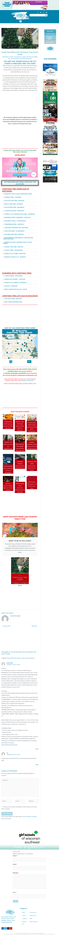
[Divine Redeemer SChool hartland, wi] (50, 97)
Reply (37, 749)
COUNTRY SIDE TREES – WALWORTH (14, 211)
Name (15, 856)
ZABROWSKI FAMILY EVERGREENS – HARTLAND (17, 217)
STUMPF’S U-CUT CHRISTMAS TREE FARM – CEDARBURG (19, 214)
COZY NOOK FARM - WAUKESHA (13, 298)
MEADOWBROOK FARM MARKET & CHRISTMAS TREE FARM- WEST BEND (18, 238)
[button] (20, 21)
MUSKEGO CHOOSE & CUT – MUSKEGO (15, 257)
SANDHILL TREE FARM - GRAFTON (13, 247)
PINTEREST (23, 373)
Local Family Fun (15, 58)
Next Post (35, 626)
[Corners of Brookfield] (50, 69)
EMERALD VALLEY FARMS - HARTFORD (14, 253)
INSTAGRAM (14, 373)
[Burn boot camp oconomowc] (50, 111)
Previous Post (6, 626)
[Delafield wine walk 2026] (50, 85)
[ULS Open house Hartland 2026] (50, 149)
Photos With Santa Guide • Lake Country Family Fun (21, 658)
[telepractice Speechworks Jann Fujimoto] (50, 167)
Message (16, 873)
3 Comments (17, 57)
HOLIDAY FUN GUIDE (27, 380)
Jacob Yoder (10, 663)
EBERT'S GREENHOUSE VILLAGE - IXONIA (15, 289)
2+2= (14, 892)
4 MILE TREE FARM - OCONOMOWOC (14, 231)
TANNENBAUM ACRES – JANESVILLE (14, 224)
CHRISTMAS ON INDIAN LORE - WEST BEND (16, 227)
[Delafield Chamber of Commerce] (50, 161)
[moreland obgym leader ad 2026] (30, 3)
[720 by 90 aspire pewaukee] (30, 7)
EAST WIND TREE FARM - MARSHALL (14, 234)
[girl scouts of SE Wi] (29, 837)
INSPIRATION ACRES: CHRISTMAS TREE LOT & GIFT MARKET (17, 242)
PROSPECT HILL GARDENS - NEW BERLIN (15, 282)
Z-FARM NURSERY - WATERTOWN (13, 276)
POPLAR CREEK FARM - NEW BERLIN (14, 207)
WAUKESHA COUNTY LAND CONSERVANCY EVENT (18, 194)
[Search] (46, 15)
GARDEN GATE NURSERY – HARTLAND (14, 279)
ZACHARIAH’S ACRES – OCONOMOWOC (15, 221)
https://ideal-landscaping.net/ (9, 745)
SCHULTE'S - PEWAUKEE (10, 286)
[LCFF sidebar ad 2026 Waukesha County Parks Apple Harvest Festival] (50, 124)
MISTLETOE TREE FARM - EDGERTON (14, 200)
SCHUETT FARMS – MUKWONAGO (13, 250)
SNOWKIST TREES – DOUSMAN (12, 197)
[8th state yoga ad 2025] (50, 179)
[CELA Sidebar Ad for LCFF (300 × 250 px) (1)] (50, 136)
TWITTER (7, 373)
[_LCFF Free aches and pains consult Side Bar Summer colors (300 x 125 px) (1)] (50, 173)
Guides (24, 57)
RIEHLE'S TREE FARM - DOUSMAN (13, 204)
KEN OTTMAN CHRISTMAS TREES (13, 302)
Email (15, 864)
